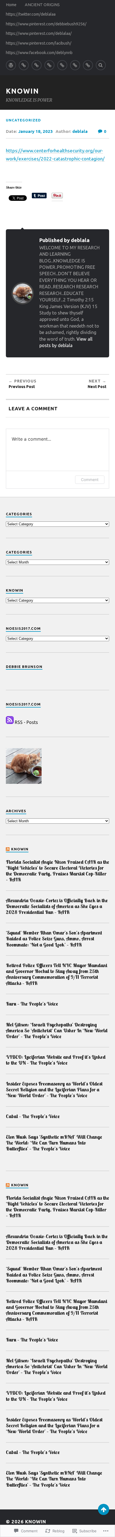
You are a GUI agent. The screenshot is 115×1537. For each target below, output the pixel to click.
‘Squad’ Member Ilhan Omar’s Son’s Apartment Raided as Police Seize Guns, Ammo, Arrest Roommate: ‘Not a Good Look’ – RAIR (54, 938)
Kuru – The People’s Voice (32, 1004)
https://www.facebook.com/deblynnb (39, 52)
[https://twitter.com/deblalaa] (37, 65)
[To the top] (103, 1509)
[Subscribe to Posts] (10, 722)
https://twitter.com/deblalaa (31, 14)
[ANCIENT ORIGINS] (24, 65)
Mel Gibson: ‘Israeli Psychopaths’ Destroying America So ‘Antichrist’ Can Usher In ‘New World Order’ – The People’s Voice (56, 1030)
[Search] (101, 65)
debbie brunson (24, 667)
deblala (80, 131)
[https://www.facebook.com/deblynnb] (88, 65)
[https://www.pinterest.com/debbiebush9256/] (49, 65)
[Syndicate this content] (8, 849)
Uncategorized (23, 120)
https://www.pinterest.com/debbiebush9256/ (46, 24)
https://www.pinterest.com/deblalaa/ (39, 33)
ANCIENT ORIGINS (42, 5)
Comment (90, 479)
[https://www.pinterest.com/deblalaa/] (62, 65)
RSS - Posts (26, 722)
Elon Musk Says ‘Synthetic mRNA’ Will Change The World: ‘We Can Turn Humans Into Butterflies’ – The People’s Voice (54, 1142)
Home (11, 5)
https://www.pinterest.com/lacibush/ (38, 43)
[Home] (11, 65)
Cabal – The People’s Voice (33, 1116)
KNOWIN (22, 91)
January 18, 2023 (35, 131)
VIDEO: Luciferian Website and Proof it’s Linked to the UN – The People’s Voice (56, 1060)
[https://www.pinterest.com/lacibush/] (75, 65)
